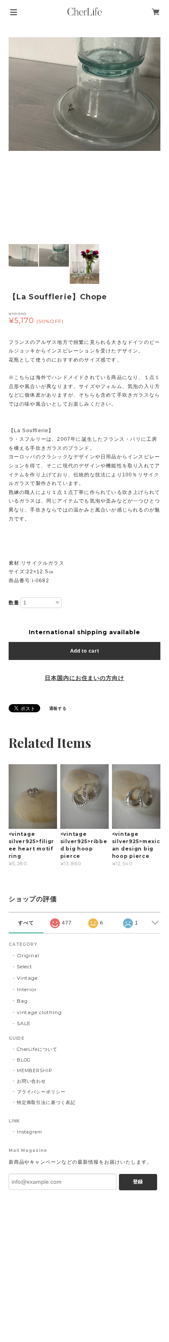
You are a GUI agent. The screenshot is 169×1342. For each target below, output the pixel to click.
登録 (138, 1182)
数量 (14, 603)
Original (28, 955)
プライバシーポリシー (41, 1092)
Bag (22, 1001)
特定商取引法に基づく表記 (46, 1102)
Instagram (30, 1132)
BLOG (24, 1060)
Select (25, 966)
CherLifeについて (37, 1049)
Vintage (27, 978)
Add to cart (84, 651)
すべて (26, 923)
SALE (24, 1023)
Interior (27, 989)
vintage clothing (39, 1012)
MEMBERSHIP (35, 1070)
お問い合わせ (31, 1081)
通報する (58, 708)
